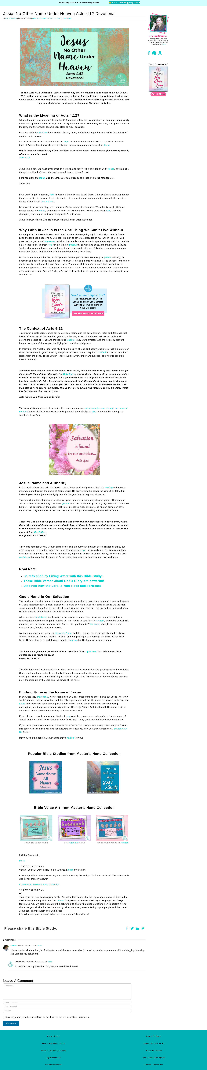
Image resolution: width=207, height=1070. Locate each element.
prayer (83, 550)
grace (111, 169)
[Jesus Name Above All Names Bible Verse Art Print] (112, 816)
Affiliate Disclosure (53, 1065)
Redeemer (73, 843)
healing (109, 487)
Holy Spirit (69, 374)
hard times (40, 617)
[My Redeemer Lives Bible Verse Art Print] (74, 816)
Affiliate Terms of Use (153, 1065)
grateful (73, 245)
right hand (91, 651)
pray (68, 716)
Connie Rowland (11, 18)
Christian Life (51, 18)
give (94, 411)
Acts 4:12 (24, 157)
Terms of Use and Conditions (53, 1050)
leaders (70, 340)
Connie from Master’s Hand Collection (39, 884)
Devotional (42, 697)
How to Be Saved (153, 1036)
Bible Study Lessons (39, 18)
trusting (73, 640)
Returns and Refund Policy (53, 1043)
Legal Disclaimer (53, 1058)
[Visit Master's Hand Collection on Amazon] (160, 54)
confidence (25, 557)
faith (52, 195)
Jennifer (14, 945)
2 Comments (67, 18)
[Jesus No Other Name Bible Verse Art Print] (36, 816)
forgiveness (50, 241)
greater (66, 503)
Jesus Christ (47, 201)
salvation (42, 132)
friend (61, 900)
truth (42, 178)
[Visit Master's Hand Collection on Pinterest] (154, 54)
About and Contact (154, 1050)
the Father (40, 532)
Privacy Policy (53, 1036)
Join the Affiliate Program (154, 1058)
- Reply (39, 945)
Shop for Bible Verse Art (153, 1043)
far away (94, 624)
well (108, 210)
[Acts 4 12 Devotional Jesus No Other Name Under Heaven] (74, 29)
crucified (101, 352)
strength (100, 621)
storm (42, 210)
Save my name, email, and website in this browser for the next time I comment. (47, 1017)
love (50, 245)
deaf (70, 870)
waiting (70, 738)
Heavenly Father (63, 633)
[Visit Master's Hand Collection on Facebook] (149, 54)
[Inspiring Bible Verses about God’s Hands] (103, 762)
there (22, 861)
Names (124, 843)
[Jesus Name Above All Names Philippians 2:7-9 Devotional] (45, 762)
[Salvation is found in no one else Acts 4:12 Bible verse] (74, 425)
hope (66, 141)
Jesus (59, 18)
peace (107, 257)
